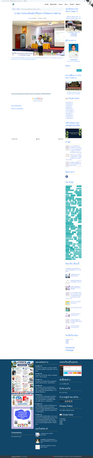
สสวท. (71, 254)
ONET (67, 340)
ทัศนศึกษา (67, 213)
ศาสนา (67, 251)
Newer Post (14, 139)
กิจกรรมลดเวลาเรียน (70, 198)
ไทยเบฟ (79, 213)
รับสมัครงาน (78, 240)
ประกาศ (79, 222)
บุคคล (67, 220)
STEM (80, 190)
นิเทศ (72, 218)
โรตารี (74, 245)
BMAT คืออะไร (69, 108)
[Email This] (33, 99)
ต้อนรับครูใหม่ (78, 210)
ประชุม (79, 225)
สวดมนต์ (67, 254)
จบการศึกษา (68, 205)
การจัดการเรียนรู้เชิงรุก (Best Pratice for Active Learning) (76, 287)
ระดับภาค (79, 239)
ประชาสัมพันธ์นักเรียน (70, 225)
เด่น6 (73, 210)
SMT (76, 190)
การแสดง (67, 195)
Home (13, 9)
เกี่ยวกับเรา (72, 4)
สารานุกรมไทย (63, 392)
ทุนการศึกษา (73, 213)
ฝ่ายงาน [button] (60, 4)
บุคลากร (71, 220)
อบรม (73, 257)
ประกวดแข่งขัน (69, 222)
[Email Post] (41, 100)
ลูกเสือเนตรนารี (69, 247)
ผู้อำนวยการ (79, 234)
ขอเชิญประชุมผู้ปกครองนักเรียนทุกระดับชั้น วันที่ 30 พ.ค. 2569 (75, 164)
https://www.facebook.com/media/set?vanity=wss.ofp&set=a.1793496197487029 (31, 93)
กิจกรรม (79, 195)
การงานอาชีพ (78, 193)
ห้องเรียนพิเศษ (68, 257)
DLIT (67, 342)
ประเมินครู (73, 229)
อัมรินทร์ (76, 257)
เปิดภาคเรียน (68, 230)
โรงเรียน (68, 245)
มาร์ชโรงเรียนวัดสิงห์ (69, 239)
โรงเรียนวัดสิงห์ (23, 456)
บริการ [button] (66, 4)
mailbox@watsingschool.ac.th (17, 1)
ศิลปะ (77, 251)
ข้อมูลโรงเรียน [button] (53, 4)
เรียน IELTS (62, 418)
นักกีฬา (72, 215)
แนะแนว (75, 218)
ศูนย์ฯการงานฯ (69, 339)
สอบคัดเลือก (68, 255)
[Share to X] (35, 99)
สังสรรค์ (80, 255)
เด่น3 (80, 208)
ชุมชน (80, 205)
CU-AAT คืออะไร (70, 110)
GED (61, 421)
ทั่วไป (80, 212)
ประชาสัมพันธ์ (69, 224)
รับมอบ (67, 240)
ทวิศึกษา (76, 212)
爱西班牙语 (79, 456)
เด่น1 (74, 208)
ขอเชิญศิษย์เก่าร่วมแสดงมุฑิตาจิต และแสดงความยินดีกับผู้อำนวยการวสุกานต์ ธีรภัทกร (73, 270)
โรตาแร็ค (79, 245)
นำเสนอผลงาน (78, 217)
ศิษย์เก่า (80, 251)
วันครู (80, 247)
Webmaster (57, 456)
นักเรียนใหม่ (68, 217)
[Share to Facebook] (38, 99)
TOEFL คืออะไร (69, 118)
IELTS (61, 424)
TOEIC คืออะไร (69, 104)
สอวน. (75, 255)
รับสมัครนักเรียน (69, 242)
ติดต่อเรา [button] (78, 4)
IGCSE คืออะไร (69, 115)
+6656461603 (6, 1)
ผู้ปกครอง (79, 232)
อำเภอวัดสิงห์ (69, 259)
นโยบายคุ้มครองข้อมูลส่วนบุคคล (66, 410)
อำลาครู (73, 259)
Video (67, 191)
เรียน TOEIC (63, 420)
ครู (76, 202)
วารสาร (67, 249)
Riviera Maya (72, 456)
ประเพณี (79, 227)
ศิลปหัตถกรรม (72, 251)
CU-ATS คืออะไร (70, 112)
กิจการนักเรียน (78, 198)
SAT (61, 423)
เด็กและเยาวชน (68, 208)
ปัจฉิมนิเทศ (79, 229)
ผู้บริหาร (74, 232)
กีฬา (66, 200)
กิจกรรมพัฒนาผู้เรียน (70, 197)
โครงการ (79, 202)
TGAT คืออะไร (69, 116)
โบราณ (75, 220)
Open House (79, 188)
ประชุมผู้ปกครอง (74, 227)
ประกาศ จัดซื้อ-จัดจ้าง (64, 384)
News (18, 9)
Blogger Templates (64, 456)
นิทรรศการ (68, 218)
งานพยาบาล (79, 203)
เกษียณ (74, 200)
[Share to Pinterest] (40, 99)
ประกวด (80, 220)
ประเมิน (67, 229)
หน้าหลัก (47, 4)
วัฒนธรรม (76, 247)
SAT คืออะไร (69, 105)
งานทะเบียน (73, 203)
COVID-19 (79, 186)
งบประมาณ (68, 203)
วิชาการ (72, 249)
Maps (26, 1)
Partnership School (70, 190)
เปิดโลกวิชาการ (78, 230)
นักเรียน (44, 18)
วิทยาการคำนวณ (78, 249)
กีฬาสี (70, 200)
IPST (67, 343)
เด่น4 (67, 210)
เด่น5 (70, 210)
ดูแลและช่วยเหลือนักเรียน (71, 207)
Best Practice (69, 186)
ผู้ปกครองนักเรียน (69, 234)
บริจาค (79, 218)
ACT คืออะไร (69, 113)
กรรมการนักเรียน (77, 191)
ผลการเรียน (68, 232)
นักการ (67, 215)
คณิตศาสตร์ (72, 202)
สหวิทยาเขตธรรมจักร (77, 254)
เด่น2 (77, 208)
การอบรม (73, 195)
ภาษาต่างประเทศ (69, 237)
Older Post (60, 139)
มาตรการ (79, 237)
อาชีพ (80, 257)
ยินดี (75, 239)
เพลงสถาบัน (79, 235)
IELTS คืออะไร (69, 102)
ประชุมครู (68, 227)
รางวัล (80, 242)
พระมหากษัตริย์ (69, 235)
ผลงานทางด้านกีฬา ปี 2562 (76, 307)
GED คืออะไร (69, 107)
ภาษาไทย (74, 237)
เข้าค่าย (67, 202)
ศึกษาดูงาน (68, 252)
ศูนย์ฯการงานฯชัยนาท (77, 252)
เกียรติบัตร (79, 200)
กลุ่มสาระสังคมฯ (69, 193)
